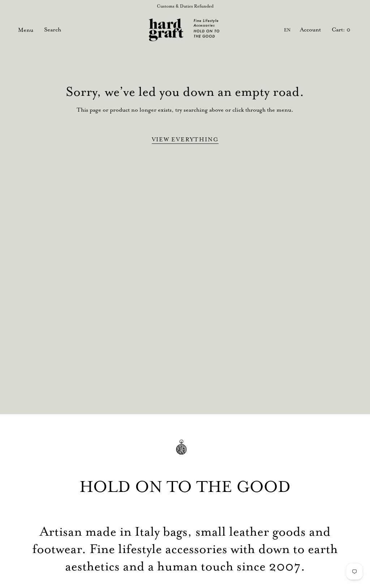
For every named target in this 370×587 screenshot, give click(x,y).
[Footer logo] (185, 452)
